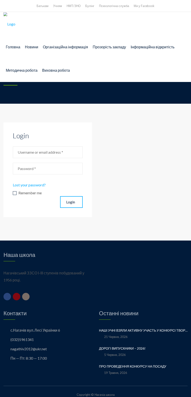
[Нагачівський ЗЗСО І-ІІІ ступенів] (9, 23)
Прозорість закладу (109, 47)
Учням (57, 6)
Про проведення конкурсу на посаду (132, 366)
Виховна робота (56, 70)
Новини (31, 47)
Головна (13, 47)
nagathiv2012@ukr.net (28, 349)
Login (70, 202)
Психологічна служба (114, 6)
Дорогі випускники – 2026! (122, 348)
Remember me (30, 193)
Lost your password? (29, 185)
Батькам (42, 6)
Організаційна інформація (65, 47)
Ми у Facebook (144, 6)
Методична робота (22, 70)
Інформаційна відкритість (152, 47)
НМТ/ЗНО (74, 6)
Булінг (89, 6)
